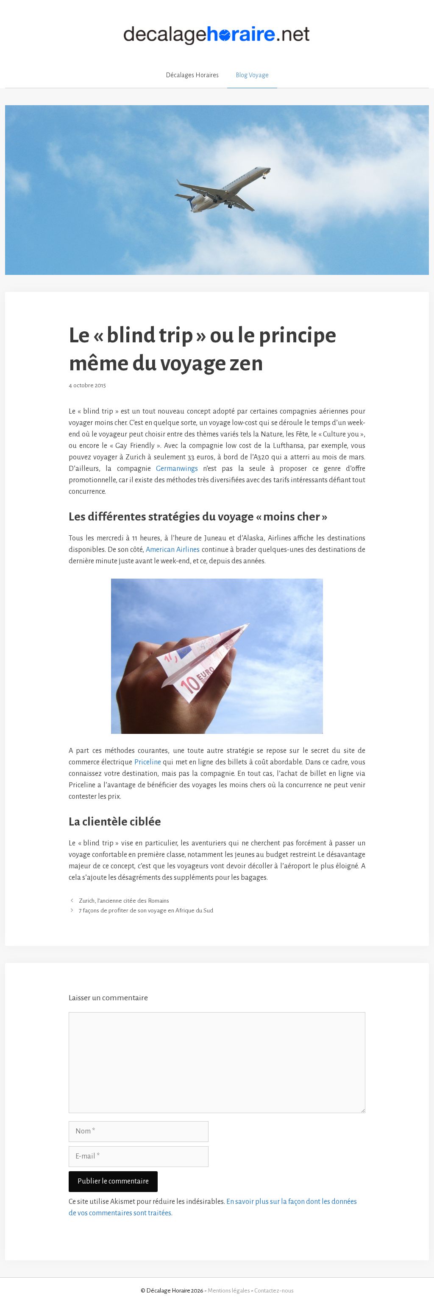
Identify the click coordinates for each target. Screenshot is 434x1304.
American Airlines (173, 550)
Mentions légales (229, 1290)
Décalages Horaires (192, 75)
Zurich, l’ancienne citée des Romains (124, 901)
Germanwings (177, 469)
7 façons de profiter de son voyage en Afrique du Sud (146, 911)
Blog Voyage (252, 75)
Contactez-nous (274, 1290)
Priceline (148, 762)
